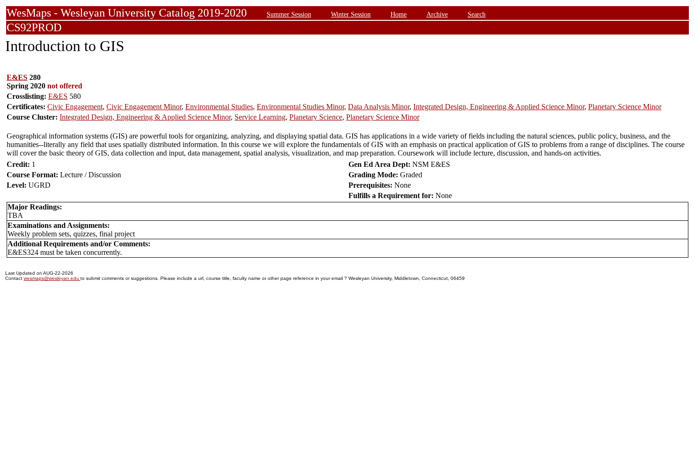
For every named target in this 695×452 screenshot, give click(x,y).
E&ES (17, 77)
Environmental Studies (219, 107)
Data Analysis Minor (378, 107)
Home (399, 14)
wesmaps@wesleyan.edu (52, 278)
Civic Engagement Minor (144, 107)
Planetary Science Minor (624, 107)
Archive (437, 14)
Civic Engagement (75, 107)
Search (477, 14)
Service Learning (260, 117)
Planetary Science (315, 117)
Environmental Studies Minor (300, 107)
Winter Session (351, 14)
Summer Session (289, 14)
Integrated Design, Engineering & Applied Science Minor (498, 107)
